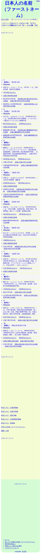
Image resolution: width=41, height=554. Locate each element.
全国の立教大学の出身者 (23, 162)
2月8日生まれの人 (9, 183)
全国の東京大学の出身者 (23, 292)
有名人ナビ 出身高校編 (9, 408)
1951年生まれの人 (25, 214)
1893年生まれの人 (25, 338)
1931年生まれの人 (26, 268)
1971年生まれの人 (9, 92)
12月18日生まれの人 (10, 268)
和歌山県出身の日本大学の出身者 (26, 344)
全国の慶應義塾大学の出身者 (20, 132)
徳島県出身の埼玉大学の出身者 (25, 246)
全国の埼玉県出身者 (10, 127)
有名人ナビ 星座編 (8, 423)
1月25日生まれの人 (9, 289)
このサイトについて (12, 548)
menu (38, 1)
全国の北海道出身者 (10, 217)
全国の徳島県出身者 (10, 243)
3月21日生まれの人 (9, 317)
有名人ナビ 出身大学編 (9, 411)
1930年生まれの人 (25, 289)
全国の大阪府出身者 (10, 186)
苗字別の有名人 (10, 544)
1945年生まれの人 (9, 240)
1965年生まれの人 (24, 159)
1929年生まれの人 (25, 317)
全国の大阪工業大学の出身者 (28, 320)
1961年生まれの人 (24, 183)
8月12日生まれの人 (9, 124)
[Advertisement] (20, 54)
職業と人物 (5, 431)
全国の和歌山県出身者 (10, 341)
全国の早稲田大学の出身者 (16, 191)
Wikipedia (6, 84)
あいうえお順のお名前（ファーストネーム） (20, 542)
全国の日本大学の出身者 (13, 346)
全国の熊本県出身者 (10, 96)
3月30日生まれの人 (9, 338)
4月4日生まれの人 (9, 159)
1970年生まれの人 (25, 124)
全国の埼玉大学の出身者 (12, 248)
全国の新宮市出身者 (27, 341)
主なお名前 (5, 19)
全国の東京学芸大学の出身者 (20, 101)
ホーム (7, 540)
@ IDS (24, 551)
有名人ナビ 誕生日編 (8, 415)
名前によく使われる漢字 (13, 546)
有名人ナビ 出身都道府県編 (11, 419)
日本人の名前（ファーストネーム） (13, 427)
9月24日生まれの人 (9, 214)
